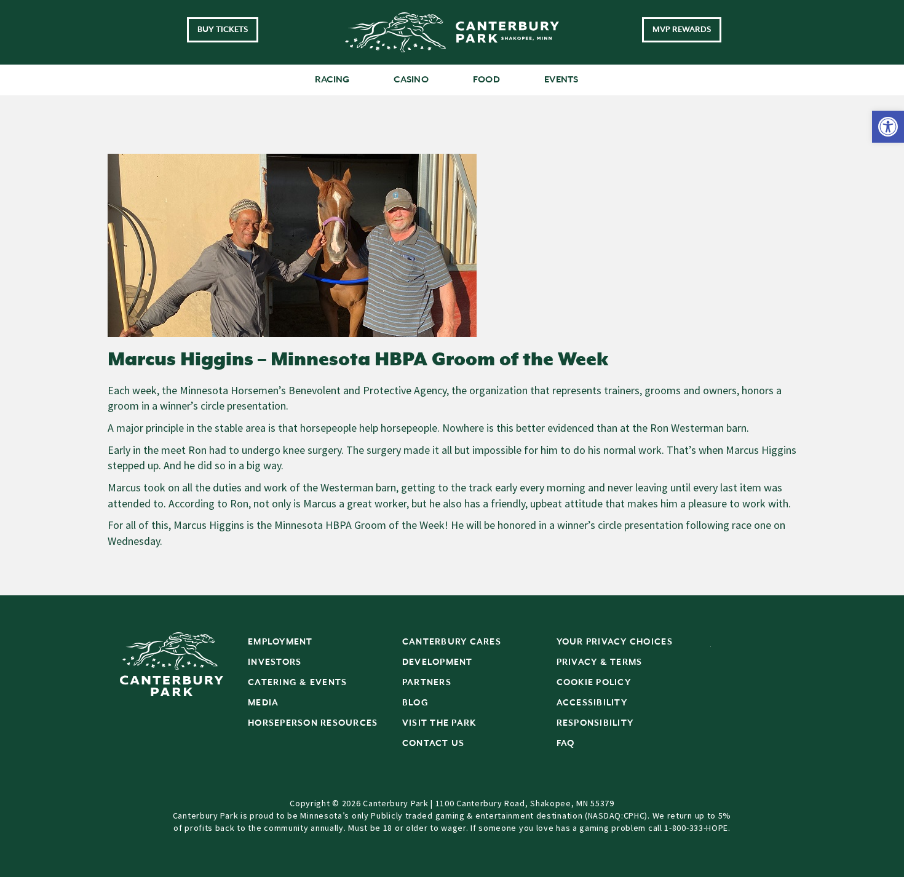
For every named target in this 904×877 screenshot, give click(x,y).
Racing (332, 79)
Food (486, 79)
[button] (888, 127)
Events (561, 79)
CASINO (411, 79)
